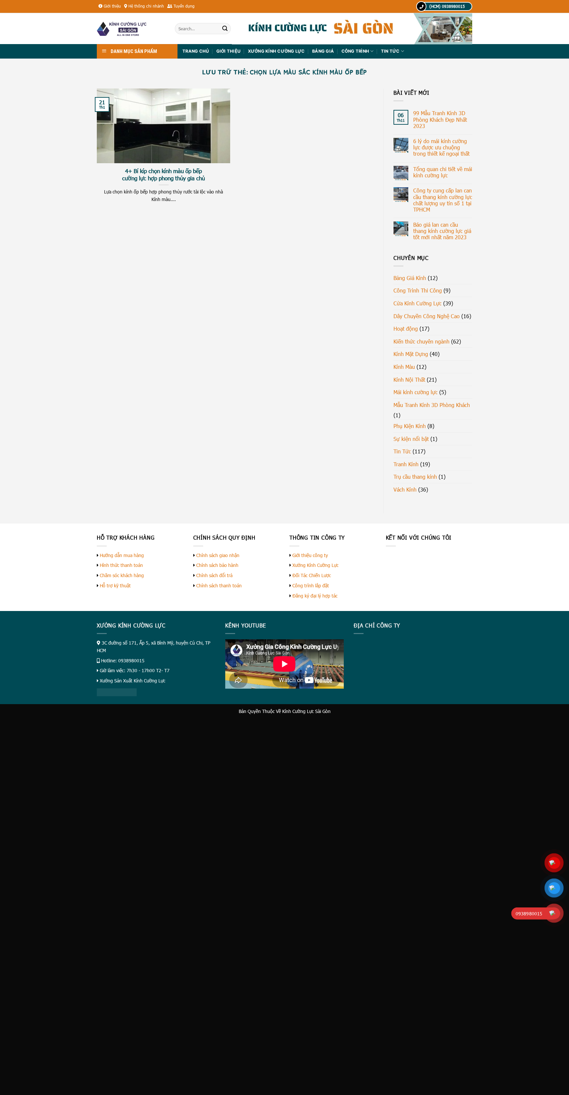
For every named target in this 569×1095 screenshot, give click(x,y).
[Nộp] (224, 28)
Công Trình (355, 51)
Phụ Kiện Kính (409, 426)
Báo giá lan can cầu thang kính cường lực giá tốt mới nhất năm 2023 (442, 230)
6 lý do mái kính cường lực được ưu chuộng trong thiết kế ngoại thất (441, 147)
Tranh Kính (406, 464)
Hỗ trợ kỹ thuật (115, 585)
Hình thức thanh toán (121, 565)
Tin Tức (390, 51)
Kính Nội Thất (409, 379)
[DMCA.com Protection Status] (117, 691)
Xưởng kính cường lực (276, 51)
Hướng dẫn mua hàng (122, 555)
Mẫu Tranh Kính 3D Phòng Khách (431, 405)
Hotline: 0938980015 (123, 660)
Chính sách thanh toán (219, 585)
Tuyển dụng (184, 6)
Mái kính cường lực (415, 392)
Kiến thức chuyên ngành (421, 341)
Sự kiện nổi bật (411, 439)
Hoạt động (405, 328)
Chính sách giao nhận (217, 555)
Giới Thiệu (228, 51)
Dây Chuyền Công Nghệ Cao (426, 316)
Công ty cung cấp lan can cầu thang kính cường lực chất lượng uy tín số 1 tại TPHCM (442, 200)
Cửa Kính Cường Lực (417, 303)
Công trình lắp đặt (310, 585)
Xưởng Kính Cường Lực (315, 565)
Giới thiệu (112, 6)
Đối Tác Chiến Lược (311, 575)
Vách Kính (405, 489)
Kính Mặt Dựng (410, 354)
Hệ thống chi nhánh (146, 6)
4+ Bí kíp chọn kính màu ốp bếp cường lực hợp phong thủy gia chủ (163, 174)
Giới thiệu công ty (310, 555)
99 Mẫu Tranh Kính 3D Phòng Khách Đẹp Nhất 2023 (440, 119)
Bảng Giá (323, 51)
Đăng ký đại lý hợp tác (315, 595)
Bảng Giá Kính (409, 278)
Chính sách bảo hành (217, 565)
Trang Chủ (195, 51)
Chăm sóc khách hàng (122, 575)
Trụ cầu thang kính (415, 476)
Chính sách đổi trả (214, 575)
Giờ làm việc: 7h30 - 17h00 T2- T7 (135, 670)
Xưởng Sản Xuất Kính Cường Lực (132, 680)
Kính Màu (404, 367)
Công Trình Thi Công (417, 290)
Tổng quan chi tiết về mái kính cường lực (442, 172)
